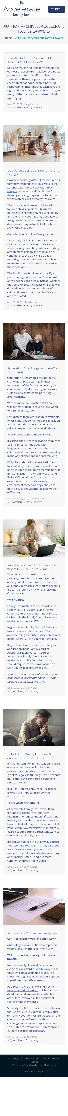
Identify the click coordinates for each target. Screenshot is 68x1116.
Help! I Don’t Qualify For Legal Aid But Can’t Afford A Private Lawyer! (32, 756)
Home (8, 38)
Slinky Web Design (33, 1065)
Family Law (31, 302)
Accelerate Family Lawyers (41, 28)
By (26, 107)
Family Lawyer (44, 969)
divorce (45, 574)
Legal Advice (32, 104)
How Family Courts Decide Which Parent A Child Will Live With (29, 60)
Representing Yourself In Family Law (30, 845)
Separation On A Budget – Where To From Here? (32, 370)
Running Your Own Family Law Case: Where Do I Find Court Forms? (32, 567)
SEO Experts (50, 1065)
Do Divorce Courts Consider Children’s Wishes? (33, 173)
